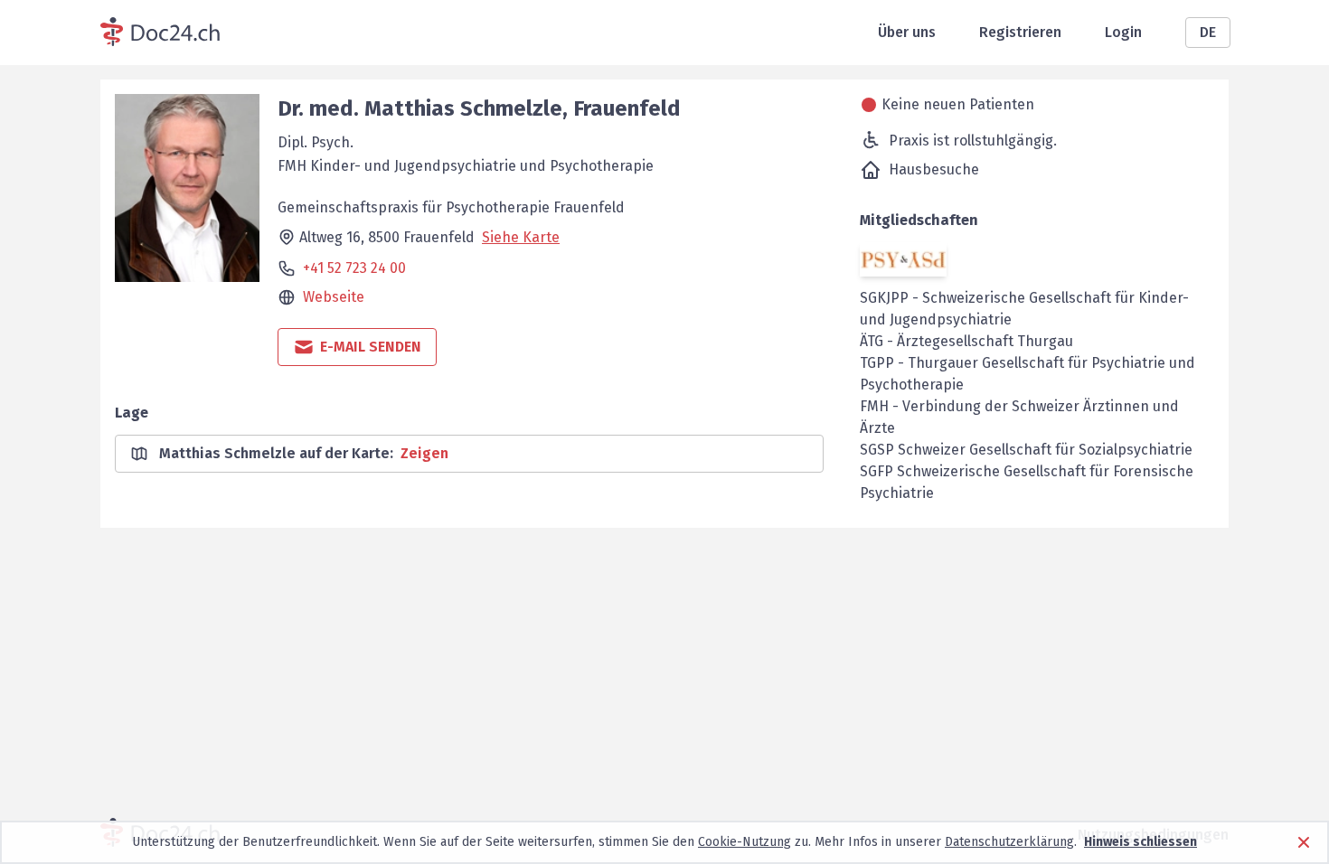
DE (1208, 32)
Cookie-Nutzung (744, 842)
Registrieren (1020, 32)
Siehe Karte (521, 237)
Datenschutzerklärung (1009, 842)
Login (1123, 32)
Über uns (907, 32)
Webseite (333, 296)
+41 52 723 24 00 (354, 268)
